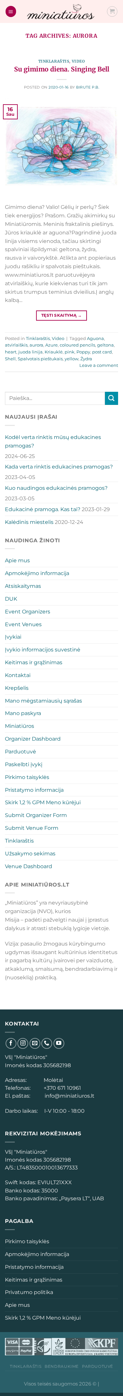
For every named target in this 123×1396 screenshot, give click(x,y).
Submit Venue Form (31, 828)
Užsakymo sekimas (30, 853)
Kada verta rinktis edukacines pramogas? (59, 466)
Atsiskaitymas (23, 586)
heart (10, 351)
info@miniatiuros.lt (68, 1095)
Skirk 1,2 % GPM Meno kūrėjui (43, 802)
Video (78, 61)
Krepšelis (17, 688)
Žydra (86, 358)
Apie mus (17, 560)
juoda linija (30, 351)
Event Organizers (27, 611)
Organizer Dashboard (33, 738)
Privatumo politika (29, 1292)
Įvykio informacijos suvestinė (42, 649)
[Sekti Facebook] (11, 1043)
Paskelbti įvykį (23, 764)
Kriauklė (54, 351)
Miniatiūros (19, 726)
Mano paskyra (23, 713)
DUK (11, 598)
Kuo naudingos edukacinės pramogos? (56, 488)
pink (69, 351)
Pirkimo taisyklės (27, 777)
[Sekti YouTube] (58, 1043)
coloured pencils (77, 345)
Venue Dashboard (28, 866)
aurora (36, 345)
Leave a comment (98, 365)
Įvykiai (13, 636)
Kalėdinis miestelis (29, 522)
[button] (11, 11)
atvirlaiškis (16, 345)
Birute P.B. (87, 87)
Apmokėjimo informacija (37, 573)
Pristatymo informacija (34, 790)
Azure (51, 345)
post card (102, 351)
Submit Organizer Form (36, 815)
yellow (71, 358)
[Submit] (111, 398)
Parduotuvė (20, 751)
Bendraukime (62, 1366)
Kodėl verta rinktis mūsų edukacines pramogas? (53, 441)
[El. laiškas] (35, 1043)
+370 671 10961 (61, 1088)
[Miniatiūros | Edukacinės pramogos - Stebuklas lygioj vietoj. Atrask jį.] (61, 12)
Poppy (83, 351)
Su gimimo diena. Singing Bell (61, 69)
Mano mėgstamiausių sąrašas (43, 700)
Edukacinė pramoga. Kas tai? (42, 509)
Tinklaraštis (54, 61)
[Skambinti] (46, 1043)
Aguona (95, 338)
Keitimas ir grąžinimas (33, 662)
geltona (105, 345)
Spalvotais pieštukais (40, 358)
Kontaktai (18, 675)
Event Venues (23, 624)
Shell (10, 358)
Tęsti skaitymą (61, 315)
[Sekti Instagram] (22, 1043)
